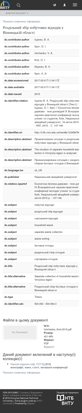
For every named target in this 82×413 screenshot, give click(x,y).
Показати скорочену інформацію (21, 21)
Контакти (26, 395)
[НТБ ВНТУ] (65, 399)
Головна (24, 392)
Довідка (15, 395)
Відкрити (49, 346)
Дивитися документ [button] (16, 12)
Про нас (37, 395)
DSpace (31, 403)
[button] (54, 5)
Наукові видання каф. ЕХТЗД (27, 364)
